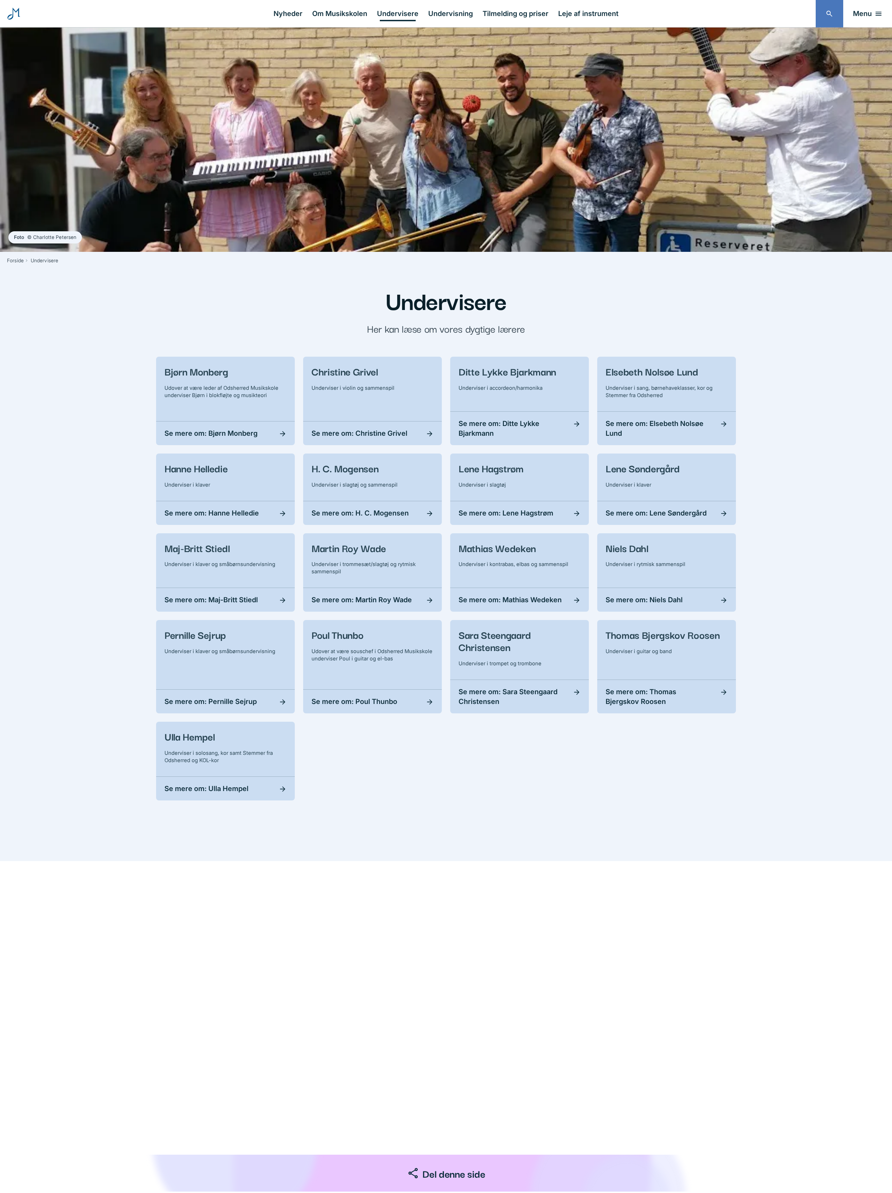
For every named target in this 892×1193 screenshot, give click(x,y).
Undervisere (397, 13)
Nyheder (288, 13)
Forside (15, 260)
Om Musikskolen (339, 13)
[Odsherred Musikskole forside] (14, 13)
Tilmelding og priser (515, 13)
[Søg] (829, 14)
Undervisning (450, 13)
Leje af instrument (588, 13)
